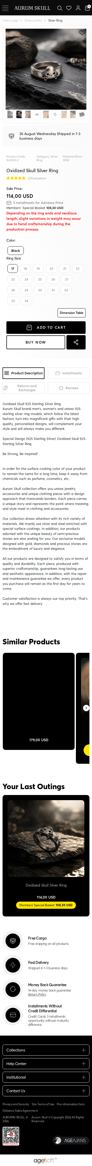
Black (15, 251)
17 (12, 268)
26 (53, 279)
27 (66, 279)
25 (40, 279)
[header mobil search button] (59, 8)
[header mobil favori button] (69, 8)
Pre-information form (71, 1104)
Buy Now (36, 342)
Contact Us (15, 1090)
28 (13, 290)
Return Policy (37, 994)
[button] (12, 69)
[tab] (23, 373)
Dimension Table (71, 313)
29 (26, 290)
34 (26, 301)
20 (51, 268)
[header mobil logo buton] (32, 7)
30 (40, 290)
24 (26, 279)
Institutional (16, 1077)
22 (77, 268)
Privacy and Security (16, 1104)
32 (66, 290)
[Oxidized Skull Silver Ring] (46, 838)
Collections (15, 1050)
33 (13, 301)
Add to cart (51, 327)
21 (64, 268)
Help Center (16, 1063)
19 (38, 268)
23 (13, 279)
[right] (86, 708)
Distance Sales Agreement (20, 1110)
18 (25, 268)
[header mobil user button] (78, 8)
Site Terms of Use (43, 1104)
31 (53, 290)
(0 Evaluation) (37, 178)
